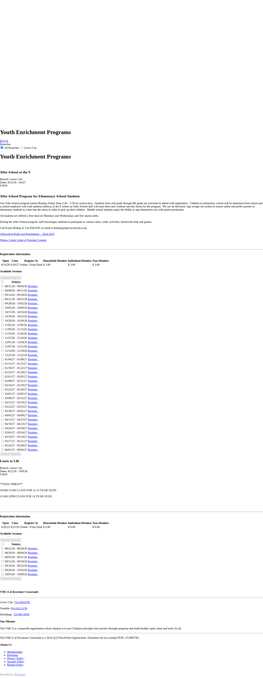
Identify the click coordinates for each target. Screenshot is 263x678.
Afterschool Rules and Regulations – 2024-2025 (27, 234)
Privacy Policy (15, 658)
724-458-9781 (22, 602)
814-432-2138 (19, 608)
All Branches (12, 147)
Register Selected (10, 277)
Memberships (14, 651)
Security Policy (15, 661)
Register (33, 286)
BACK (4, 141)
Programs (12, 655)
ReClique (19, 674)
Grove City (30, 147)
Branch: (4, 179)
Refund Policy (15, 664)
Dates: (3, 182)
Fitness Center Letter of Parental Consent (23, 240)
